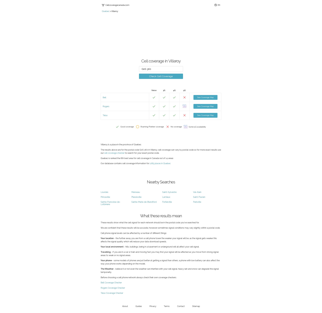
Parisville (197, 202)
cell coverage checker (114, 153)
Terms (167, 306)
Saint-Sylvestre (169, 192)
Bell (104, 97)
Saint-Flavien (199, 197)
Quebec (105, 11)
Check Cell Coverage (161, 76)
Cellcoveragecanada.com (117, 5)
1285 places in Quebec (160, 163)
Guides (138, 306)
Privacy (152, 306)
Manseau (135, 192)
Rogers (106, 106)
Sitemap (196, 306)
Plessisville (136, 197)
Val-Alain (197, 192)
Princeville (105, 197)
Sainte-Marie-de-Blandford (144, 202)
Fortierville (167, 202)
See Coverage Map (205, 97)
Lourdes (104, 192)
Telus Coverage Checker (112, 293)
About (125, 306)
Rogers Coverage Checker (113, 288)
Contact (181, 306)
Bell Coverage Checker (111, 282)
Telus (105, 115)
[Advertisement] (161, 31)
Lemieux (166, 197)
